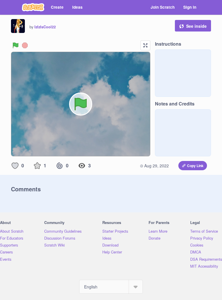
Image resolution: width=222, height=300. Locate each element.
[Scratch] (33, 7)
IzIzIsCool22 (45, 26)
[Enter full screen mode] (145, 45)
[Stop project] (24, 45)
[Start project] (15, 45)
